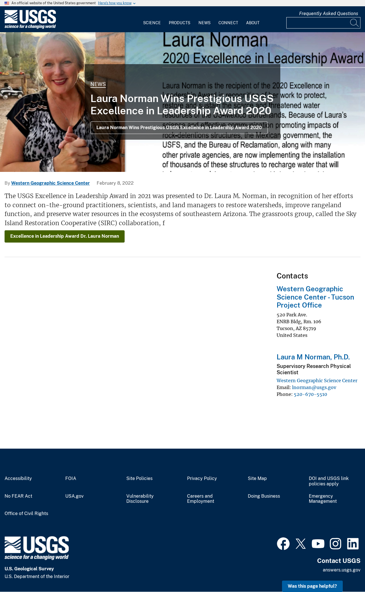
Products (179, 23)
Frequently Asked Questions (328, 13)
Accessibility (18, 478)
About (252, 23)
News (204, 23)
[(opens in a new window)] (283, 543)
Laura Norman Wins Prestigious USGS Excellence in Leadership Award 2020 (179, 127)
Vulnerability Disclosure (140, 499)
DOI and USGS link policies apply (329, 481)
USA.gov (74, 496)
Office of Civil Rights (26, 513)
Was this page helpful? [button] (312, 586)
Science (152, 23)
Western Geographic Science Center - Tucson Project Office (315, 297)
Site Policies (139, 478)
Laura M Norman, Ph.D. (313, 357)
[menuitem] (152, 19)
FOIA (70, 478)
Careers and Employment (200, 499)
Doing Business (264, 496)
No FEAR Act (18, 496)
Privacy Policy (202, 478)
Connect (228, 23)
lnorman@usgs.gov (314, 387)
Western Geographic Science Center (50, 183)
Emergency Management (323, 499)
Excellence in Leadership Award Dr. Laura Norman (64, 236)
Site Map (257, 478)
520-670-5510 (310, 394)
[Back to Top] (344, 571)
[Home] (30, 27)
